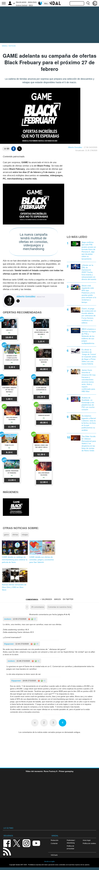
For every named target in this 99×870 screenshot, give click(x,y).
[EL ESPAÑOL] (95, 3)
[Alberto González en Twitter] (18, 300)
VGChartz (54, 855)
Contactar (54, 843)
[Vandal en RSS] (7, 851)
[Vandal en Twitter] (17, 843)
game (6, 534)
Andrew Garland (21, 5)
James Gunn (32, 2)
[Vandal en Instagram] (26, 843)
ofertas (15, 534)
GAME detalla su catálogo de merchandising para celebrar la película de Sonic (14, 559)
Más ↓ (46, 3)
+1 (38, 661)
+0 (37, 644)
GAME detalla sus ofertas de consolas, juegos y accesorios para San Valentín (41, 559)
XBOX (31, 5)
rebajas (25, 534)
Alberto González (75, 147)
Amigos (57, 599)
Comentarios (32, 600)
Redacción (54, 840)
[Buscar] (88, 3)
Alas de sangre (21, 2)
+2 (34, 619)
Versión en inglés (49, 861)
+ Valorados (46, 599)
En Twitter (68, 599)
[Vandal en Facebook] (7, 843)
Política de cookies (89, 843)
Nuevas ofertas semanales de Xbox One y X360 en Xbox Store (14, 587)
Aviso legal (86, 840)
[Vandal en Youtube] (36, 843)
